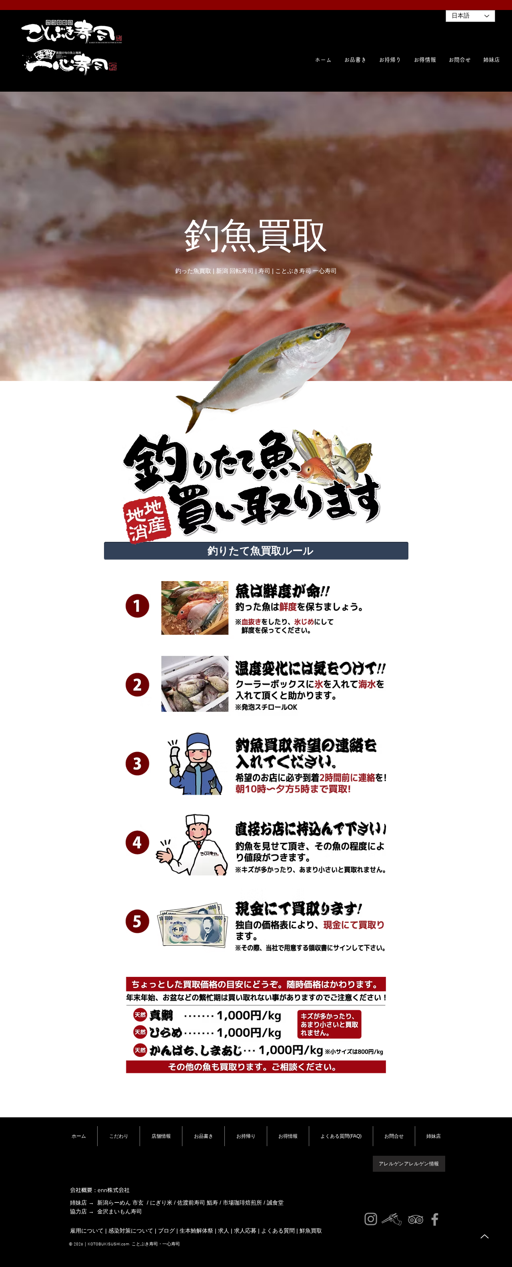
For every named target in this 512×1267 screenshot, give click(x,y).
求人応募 (245, 1230)
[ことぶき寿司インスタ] (370, 1219)
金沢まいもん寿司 (119, 1211)
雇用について (87, 1230)
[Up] (484, 1236)
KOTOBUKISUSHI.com (108, 1244)
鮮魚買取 (311, 1230)
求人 (223, 1230)
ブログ (166, 1230)
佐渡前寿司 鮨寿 (197, 1202)
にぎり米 (161, 1202)
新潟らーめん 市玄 (120, 1202)
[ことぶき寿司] (415, 1219)
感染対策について (130, 1230)
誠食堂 (275, 1202)
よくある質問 (278, 1230)
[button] (491, 59)
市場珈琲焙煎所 (242, 1202)
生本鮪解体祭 (196, 1230)
